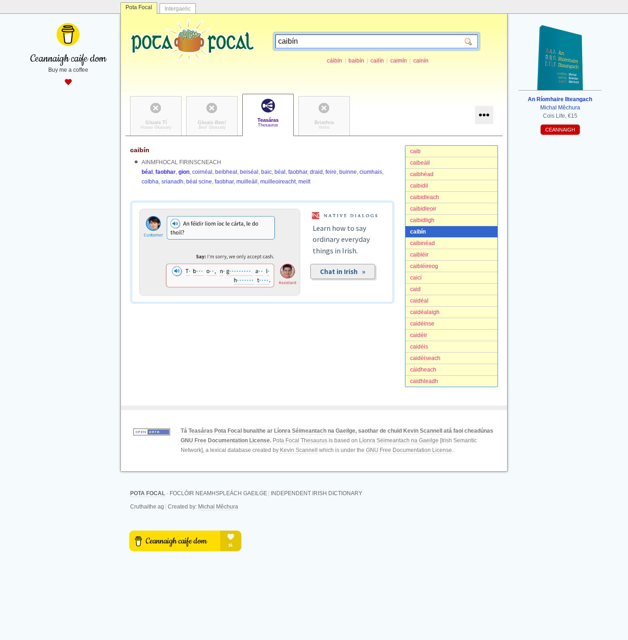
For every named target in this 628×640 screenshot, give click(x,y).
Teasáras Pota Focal (215, 431)
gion (183, 172)
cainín (420, 60)
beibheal (226, 172)
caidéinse (422, 323)
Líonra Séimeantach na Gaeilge (314, 431)
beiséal (249, 172)
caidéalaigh (425, 312)
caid (415, 289)
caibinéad (422, 243)
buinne (348, 172)
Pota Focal (139, 7)
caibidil (419, 186)
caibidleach (424, 197)
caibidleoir (423, 209)
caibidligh (422, 220)
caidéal (419, 300)
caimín (398, 60)
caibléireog (424, 266)
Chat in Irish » (342, 271)
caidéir (418, 335)
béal (147, 172)
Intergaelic (178, 9)
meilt (304, 181)
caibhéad (422, 174)
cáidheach (423, 369)
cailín (377, 60)
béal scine (199, 181)
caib (415, 151)
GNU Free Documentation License (225, 440)
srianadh (172, 181)
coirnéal (202, 172)
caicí (416, 277)
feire (331, 172)
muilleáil (246, 181)
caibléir (419, 254)
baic (266, 172)
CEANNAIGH (560, 129)
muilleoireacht (278, 181)
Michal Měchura (218, 506)
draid (316, 172)
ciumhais (371, 172)
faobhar (165, 172)
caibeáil (420, 163)
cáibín (334, 60)
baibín (356, 60)
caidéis (419, 346)
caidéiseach (425, 358)
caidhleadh (424, 381)
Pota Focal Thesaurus (300, 440)
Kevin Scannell (422, 431)
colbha (150, 181)
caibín (418, 232)
